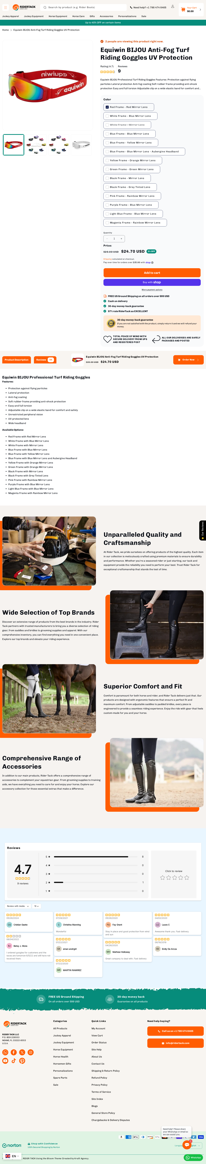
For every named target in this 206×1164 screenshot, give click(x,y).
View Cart (97, 1035)
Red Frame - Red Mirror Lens (129, 107)
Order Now (188, 359)
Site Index (97, 1099)
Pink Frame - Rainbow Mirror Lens (132, 196)
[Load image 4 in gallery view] (58, 144)
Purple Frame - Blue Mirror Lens (131, 204)
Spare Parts (60, 1077)
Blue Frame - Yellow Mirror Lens (131, 142)
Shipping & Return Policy (106, 1070)
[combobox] (83, 7)
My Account (98, 1028)
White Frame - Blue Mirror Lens (130, 116)
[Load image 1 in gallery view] (13, 144)
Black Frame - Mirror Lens (127, 178)
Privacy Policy (99, 1084)
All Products (60, 1028)
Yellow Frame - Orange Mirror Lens (133, 160)
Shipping (107, 259)
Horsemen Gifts (62, 1063)
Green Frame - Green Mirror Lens (132, 169)
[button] (5, 7)
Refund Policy (99, 1077)
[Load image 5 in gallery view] (81, 144)
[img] (107, 71)
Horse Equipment (63, 1049)
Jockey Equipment (63, 1042)
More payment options (152, 290)
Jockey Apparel (62, 1035)
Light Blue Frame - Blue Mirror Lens (133, 213)
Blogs (95, 1106)
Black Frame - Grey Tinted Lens (130, 187)
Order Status (99, 1042)
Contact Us (98, 1063)
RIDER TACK (29, 1158)
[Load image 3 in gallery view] (36, 144)
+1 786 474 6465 (156, 7)
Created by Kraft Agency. (75, 1158)
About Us (97, 1056)
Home (5, 29)
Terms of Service (101, 1091)
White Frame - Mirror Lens (127, 126)
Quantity (107, 233)
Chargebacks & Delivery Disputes (111, 1120)
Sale (55, 1084)
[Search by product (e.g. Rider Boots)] (45, 7)
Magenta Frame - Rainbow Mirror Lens (135, 222)
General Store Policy (103, 1113)
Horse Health (60, 1056)
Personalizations (63, 1070)
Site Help (96, 1049)
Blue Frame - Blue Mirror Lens (129, 133)
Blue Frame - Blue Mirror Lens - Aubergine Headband (144, 151)
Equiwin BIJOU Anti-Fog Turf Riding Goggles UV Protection (46, 29)
